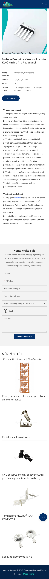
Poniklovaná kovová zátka (16, 437)
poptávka (11, 98)
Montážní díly (9, 359)
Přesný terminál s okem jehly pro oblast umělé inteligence (24, 398)
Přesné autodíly (34, 359)
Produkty (21, 359)
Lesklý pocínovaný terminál (17, 556)
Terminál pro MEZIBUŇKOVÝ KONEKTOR (18, 517)
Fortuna (17, 198)
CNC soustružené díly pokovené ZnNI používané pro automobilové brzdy (23, 476)
